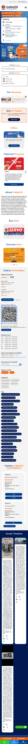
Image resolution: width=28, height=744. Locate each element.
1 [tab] (11, 56)
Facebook (8, 40)
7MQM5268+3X (5, 364)
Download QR (6, 329)
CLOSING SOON (9, 36)
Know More (14, 184)
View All (17, 299)
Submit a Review (7, 299)
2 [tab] (7, 101)
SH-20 (12, 372)
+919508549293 (9, 488)
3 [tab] (16, 56)
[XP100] (14, 163)
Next (25, 172)
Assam (19, 13)
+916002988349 (9, 517)
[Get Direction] (20, 365)
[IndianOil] (9, 7)
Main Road (5, 372)
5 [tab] (15, 101)
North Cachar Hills (8, 15)
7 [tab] (20, 101)
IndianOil (7, 474)
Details (13, 497)
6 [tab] (17, 101)
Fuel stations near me (8, 13)
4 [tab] (12, 101)
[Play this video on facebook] (7, 548)
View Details (14, 145)
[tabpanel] (14, 51)
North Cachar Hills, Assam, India (10, 365)
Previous (2, 172)
